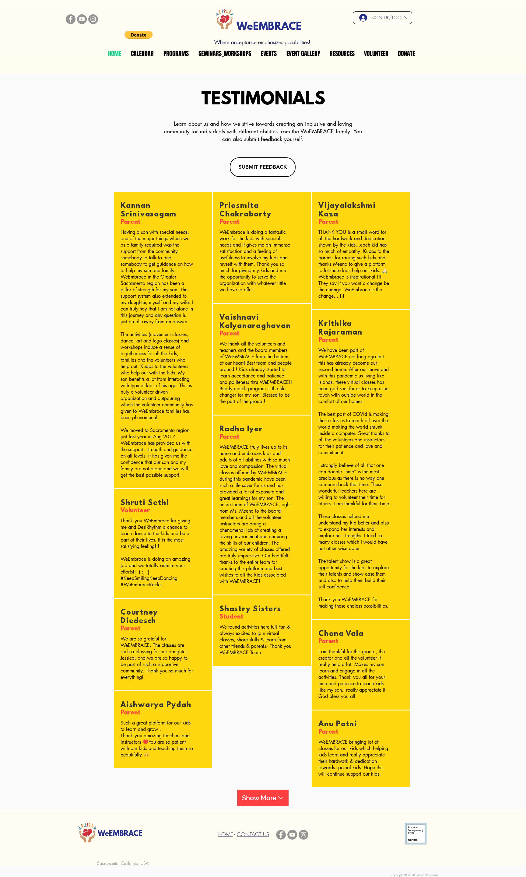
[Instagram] (93, 19)
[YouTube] (82, 19)
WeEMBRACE (269, 27)
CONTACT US (253, 834)
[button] (138, 35)
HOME (225, 834)
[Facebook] (70, 19)
